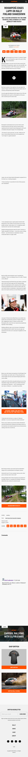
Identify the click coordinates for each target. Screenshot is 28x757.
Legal (14, 746)
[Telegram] (16, 51)
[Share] (4, 51)
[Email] (24, 51)
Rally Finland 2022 (13, 518)
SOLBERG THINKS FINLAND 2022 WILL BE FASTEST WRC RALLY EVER (14, 411)
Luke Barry (16, 47)
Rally (14, 725)
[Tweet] (8, 51)
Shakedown (19, 518)
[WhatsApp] (12, 51)
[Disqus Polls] (14, 556)
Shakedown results (14, 506)
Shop (14, 732)
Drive (14, 728)
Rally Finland (7, 518)
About (14, 736)
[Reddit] (20, 51)
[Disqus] (14, 596)
